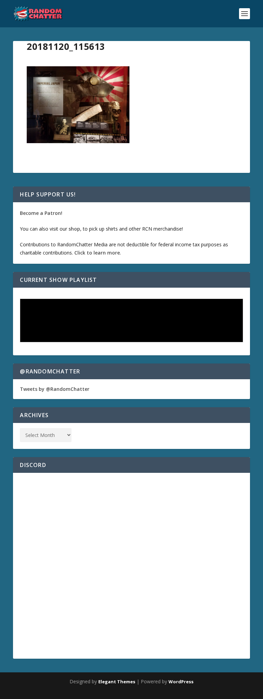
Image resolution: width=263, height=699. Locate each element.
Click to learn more (97, 252)
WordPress (180, 682)
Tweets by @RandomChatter (54, 389)
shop (74, 228)
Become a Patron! (41, 213)
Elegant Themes (116, 682)
